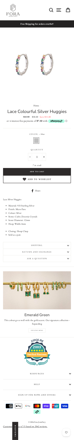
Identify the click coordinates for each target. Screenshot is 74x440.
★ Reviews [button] (15, 431)
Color (36, 134)
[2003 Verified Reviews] (37, 366)
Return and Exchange (37, 252)
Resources (37, 373)
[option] (37, 24)
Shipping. (37, 245)
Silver (36, 140)
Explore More (37, 330)
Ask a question (37, 258)
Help (37, 384)
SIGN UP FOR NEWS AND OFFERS (37, 395)
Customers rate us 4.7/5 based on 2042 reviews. (25, 426)
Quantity (37, 150)
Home (36, 105)
